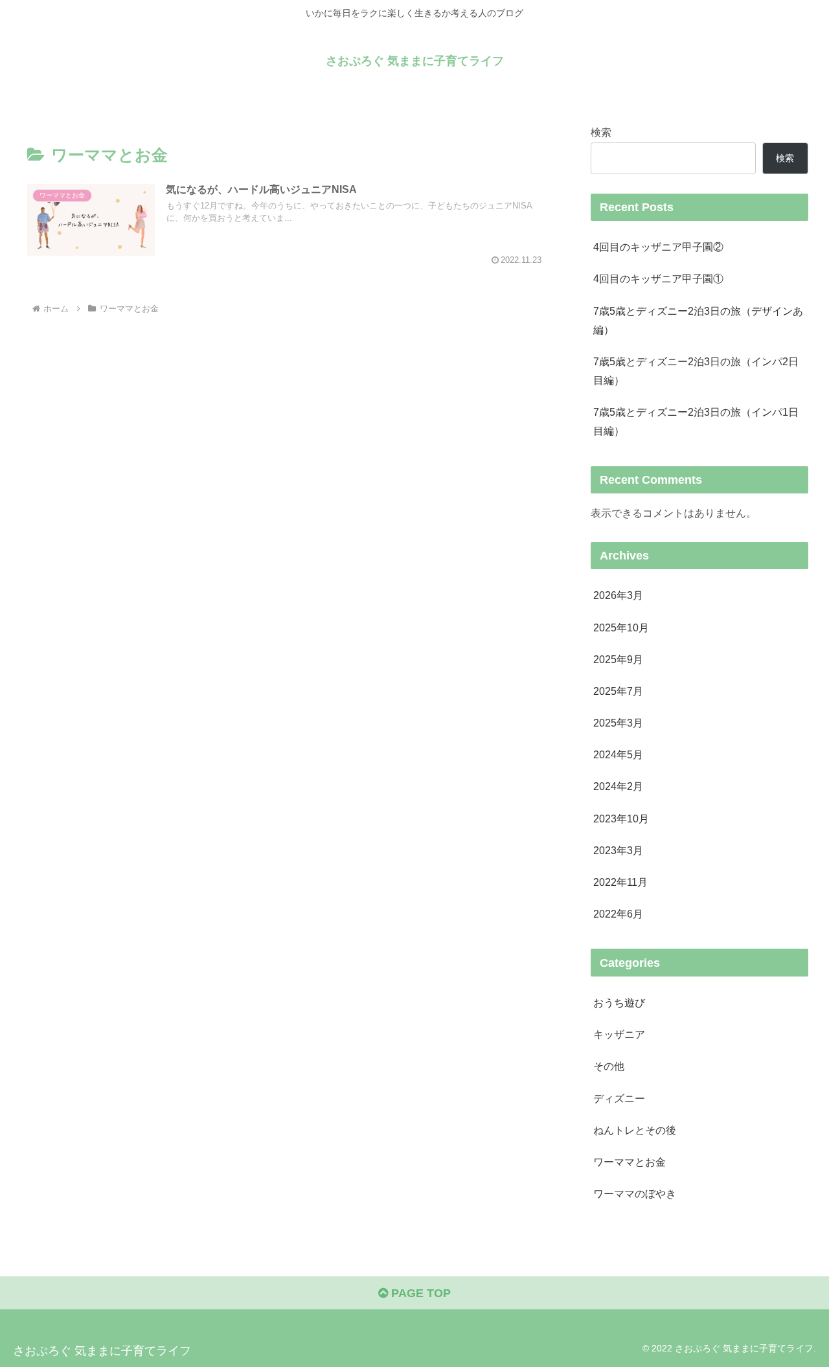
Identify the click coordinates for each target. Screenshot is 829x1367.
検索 (601, 132)
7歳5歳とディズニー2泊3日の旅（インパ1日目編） (696, 421)
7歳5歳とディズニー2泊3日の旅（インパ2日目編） (696, 371)
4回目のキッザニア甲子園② (658, 247)
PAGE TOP (419, 1293)
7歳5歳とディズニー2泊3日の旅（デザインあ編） (698, 320)
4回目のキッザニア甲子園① (658, 278)
